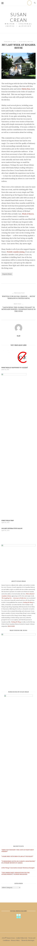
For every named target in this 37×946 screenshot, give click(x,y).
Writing (30, 41)
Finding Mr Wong (16, 622)
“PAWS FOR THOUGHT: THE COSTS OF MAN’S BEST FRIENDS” (17, 850)
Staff (18, 336)
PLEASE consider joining (16, 252)
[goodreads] (29, 2)
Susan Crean (18, 17)
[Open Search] (35, 3)
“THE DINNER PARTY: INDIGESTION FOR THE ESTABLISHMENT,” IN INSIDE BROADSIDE (15, 873)
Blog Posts (23, 41)
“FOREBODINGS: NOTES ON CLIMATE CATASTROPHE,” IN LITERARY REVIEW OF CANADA (18, 862)
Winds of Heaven (28, 214)
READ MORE (11, 626)
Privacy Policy (15, 940)
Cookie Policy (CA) (21, 938)
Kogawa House (7, 274)
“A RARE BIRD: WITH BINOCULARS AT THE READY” (17, 856)
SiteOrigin (31, 940)
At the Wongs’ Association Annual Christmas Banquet (17, 868)
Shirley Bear (26, 89)
